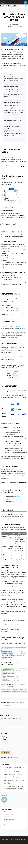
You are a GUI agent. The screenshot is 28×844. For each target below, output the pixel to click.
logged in (9, 718)
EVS (13, 501)
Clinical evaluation (8, 811)
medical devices (20, 51)
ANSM (15, 375)
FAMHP (10, 377)
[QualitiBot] (4, 737)
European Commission (16, 327)
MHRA (15, 373)
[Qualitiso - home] (3, 2)
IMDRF (16, 371)
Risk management (8, 822)
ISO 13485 (6, 816)
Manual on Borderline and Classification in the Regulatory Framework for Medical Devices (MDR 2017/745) (14, 782)
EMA (24, 328)
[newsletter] (4, 799)
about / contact (23, 839)
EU (12, 373)
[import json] (14, 690)
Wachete (16, 594)
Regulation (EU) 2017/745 (17, 26)
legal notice (16, 839)
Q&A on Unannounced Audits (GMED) (12, 771)
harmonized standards (14, 395)
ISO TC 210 (17, 496)
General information (8, 814)
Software (6, 824)
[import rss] (14, 653)
